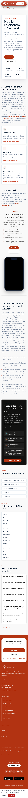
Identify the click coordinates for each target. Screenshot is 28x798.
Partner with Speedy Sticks (12, 460)
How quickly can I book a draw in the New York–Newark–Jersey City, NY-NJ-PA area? (13, 607)
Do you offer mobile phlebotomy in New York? (13, 577)
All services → (6, 718)
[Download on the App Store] (8, 778)
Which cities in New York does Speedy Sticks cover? (14, 583)
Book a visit (9, 57)
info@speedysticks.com (11, 690)
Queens (5, 537)
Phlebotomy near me (6, 750)
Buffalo (5, 523)
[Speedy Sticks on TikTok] (21, 771)
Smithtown (6, 546)
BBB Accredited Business (14, 765)
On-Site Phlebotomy (8, 710)
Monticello (6, 529)
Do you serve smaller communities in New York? (13, 589)
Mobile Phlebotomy (13, 116)
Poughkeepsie (6, 534)
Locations (8, 7)
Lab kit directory (7, 703)
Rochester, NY (7, 492)
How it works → (14, 251)
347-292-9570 (11, 658)
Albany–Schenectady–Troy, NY (11, 484)
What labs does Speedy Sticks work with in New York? (13, 601)
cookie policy (16, 792)
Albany (5, 514)
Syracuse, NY (7, 496)
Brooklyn (5, 520)
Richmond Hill (6, 540)
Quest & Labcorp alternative (19, 750)
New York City (6, 531)
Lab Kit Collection (7, 706)
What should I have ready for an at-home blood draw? (13, 620)
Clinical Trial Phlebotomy (9, 713)
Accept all (11, 795)
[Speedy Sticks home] (8, 4)
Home (2, 7)
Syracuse (5, 551)
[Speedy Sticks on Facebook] (18, 771)
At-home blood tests (19, 747)
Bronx (4, 517)
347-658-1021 (21, 658)
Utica (4, 554)
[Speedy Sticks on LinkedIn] (6, 771)
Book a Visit (14, 650)
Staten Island (6, 549)
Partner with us (9, 61)
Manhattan (6, 526)
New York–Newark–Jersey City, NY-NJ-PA (14, 480)
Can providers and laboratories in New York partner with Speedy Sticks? (14, 614)
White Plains (6, 557)
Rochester (6, 543)
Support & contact (5, 754)
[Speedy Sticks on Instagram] (10, 771)
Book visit (20, 3)
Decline (4, 795)
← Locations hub (5, 627)
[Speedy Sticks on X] (14, 771)
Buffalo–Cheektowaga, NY (10, 488)
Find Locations (14, 654)
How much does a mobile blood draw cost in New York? (13, 595)
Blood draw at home (6, 747)
